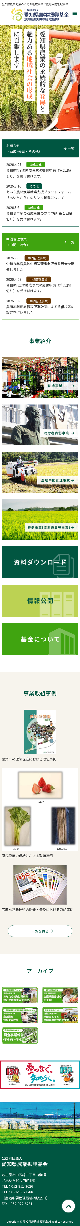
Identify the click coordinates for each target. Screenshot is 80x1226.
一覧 (71, 148)
